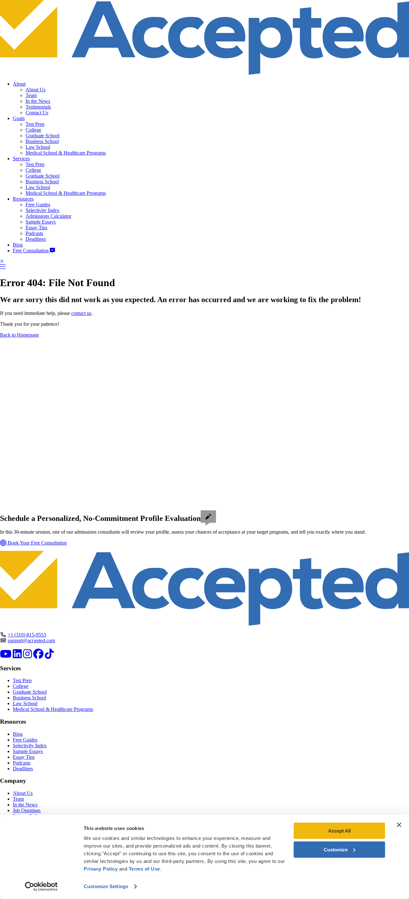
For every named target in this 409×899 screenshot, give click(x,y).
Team (31, 95)
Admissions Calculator (48, 216)
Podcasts (34, 233)
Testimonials (38, 107)
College (33, 130)
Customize (336, 849)
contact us (81, 313)
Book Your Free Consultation (36, 542)
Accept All (339, 831)
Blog (18, 245)
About (19, 84)
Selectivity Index (42, 210)
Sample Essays (41, 222)
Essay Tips (36, 227)
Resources (23, 199)
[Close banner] (399, 825)
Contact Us (37, 112)
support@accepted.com (31, 640)
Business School (42, 141)
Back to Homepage (19, 335)
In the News (38, 101)
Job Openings (27, 810)
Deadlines (36, 239)
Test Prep (35, 124)
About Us (35, 89)
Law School (38, 147)
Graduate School (42, 135)
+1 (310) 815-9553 (27, 634)
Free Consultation (31, 250)
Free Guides (38, 204)
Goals (19, 118)
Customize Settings (106, 886)
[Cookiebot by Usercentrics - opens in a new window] (41, 886)
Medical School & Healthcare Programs (66, 153)
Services (21, 158)
